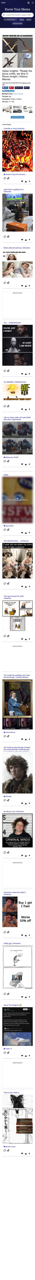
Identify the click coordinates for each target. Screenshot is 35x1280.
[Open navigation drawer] (33, 3)
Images (22, 19)
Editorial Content (17, 23)
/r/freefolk (8, 796)
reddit (12, 91)
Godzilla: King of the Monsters (15, 174)
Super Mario (9, 526)
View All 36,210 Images (17, 117)
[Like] (25, 182)
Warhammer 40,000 (11, 457)
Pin (12, 87)
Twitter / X (8, 1049)
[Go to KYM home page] (3, 3)
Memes (29, 19)
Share (6, 87)
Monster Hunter (10, 1146)
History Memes (18, 94)
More (27, 87)
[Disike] (22, 181)
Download (19, 87)
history (7, 91)
